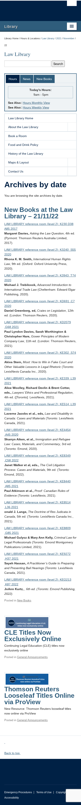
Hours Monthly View (36, 102)
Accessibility (11, 797)
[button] (72, 127)
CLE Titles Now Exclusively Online (32, 635)
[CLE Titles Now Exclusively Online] (27, 622)
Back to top (12, 753)
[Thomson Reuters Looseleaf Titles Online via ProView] (27, 679)
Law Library (48, 38)
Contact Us (15, 171)
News (26, 79)
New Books (44, 79)
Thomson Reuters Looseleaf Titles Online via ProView (39, 695)
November (68, 38)
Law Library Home (20, 118)
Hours (13, 79)
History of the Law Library (25, 153)
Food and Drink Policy (23, 145)
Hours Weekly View (36, 107)
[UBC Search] (72, 5)
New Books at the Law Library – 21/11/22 (38, 213)
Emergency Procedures (18, 792)
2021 (58, 38)
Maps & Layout (18, 162)
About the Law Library (23, 127)
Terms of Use (44, 792)
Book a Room (17, 136)
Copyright (61, 792)
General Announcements (32, 657)
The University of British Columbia (29, 9)
